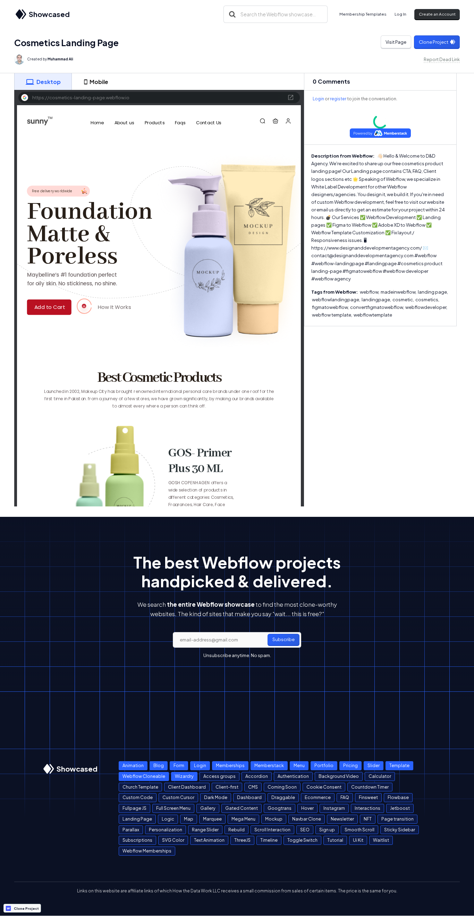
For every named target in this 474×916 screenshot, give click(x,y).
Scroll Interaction (272, 829)
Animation (133, 765)
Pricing (350, 765)
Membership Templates (363, 14)
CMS (253, 787)
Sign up (327, 829)
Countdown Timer (370, 787)
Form (178, 765)
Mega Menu (243, 819)
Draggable (283, 797)
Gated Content (241, 808)
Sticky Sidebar (399, 829)
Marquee (212, 819)
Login (318, 98)
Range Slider (205, 829)
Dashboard (249, 797)
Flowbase (398, 797)
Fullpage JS (134, 808)
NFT (368, 819)
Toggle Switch (302, 840)
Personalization (165, 829)
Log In (400, 14)
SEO (305, 829)
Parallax (130, 829)
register (338, 98)
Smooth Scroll (359, 829)
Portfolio (323, 765)
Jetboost (400, 808)
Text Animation (209, 840)
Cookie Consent (323, 787)
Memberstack (269, 765)
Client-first (226, 787)
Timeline (269, 840)
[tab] (43, 81)
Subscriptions (137, 840)
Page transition (397, 819)
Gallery (207, 808)
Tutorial (335, 840)
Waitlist (381, 840)
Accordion (256, 776)
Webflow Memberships (146, 851)
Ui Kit (358, 840)
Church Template (140, 787)
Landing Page (137, 819)
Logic (168, 819)
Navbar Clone (306, 819)
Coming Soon (282, 787)
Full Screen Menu (173, 808)
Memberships (230, 765)
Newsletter (342, 819)
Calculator (380, 776)
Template (399, 765)
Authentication (293, 776)
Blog (158, 765)
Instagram (334, 808)
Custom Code (137, 797)
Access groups (219, 776)
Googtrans (279, 808)
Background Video (339, 776)
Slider (373, 765)
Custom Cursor (178, 797)
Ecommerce (318, 797)
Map (188, 819)
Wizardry (184, 776)
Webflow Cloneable (143, 776)
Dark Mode (215, 797)
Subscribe (283, 639)
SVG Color (173, 840)
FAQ (344, 797)
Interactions (367, 808)
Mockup (273, 819)
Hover (307, 808)
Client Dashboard (187, 787)
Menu (299, 765)
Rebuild (236, 829)
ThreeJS (242, 840)
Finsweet (368, 797)
